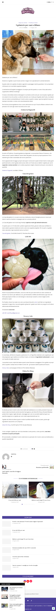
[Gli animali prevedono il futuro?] (4, 589)
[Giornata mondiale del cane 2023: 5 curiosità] (6, 550)
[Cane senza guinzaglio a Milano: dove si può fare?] (4, 605)
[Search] (53, 2)
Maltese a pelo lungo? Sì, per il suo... (41, 500)
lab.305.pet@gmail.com (13, 313)
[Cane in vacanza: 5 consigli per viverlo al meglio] (6, 568)
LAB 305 (4, 313)
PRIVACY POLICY (35, 594)
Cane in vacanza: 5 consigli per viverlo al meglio (25, 565)
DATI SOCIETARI (38, 605)
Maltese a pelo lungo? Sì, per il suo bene (23, 539)
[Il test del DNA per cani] (14, 490)
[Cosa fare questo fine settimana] (6, 559)
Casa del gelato (6, 233)
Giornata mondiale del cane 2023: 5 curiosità (24, 548)
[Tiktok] (50, 2)
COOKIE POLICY (30, 605)
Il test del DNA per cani (15, 500)
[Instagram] (47, 2)
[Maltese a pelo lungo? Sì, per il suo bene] (41, 490)
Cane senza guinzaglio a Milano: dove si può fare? (16, 605)
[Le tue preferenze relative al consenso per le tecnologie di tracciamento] (53, 608)
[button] (4, 493)
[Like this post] (32, 449)
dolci (36, 302)
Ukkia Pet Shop (6, 425)
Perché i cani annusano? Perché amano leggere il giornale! (27, 521)
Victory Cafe (5, 368)
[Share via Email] (34, 449)
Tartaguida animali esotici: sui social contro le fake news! (15, 596)
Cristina (25, 27)
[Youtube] (49, 2)
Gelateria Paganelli (7, 170)
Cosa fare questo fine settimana (20, 556)
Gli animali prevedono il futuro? (16, 588)
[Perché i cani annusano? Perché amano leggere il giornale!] (6, 524)
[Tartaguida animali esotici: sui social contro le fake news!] (4, 596)
